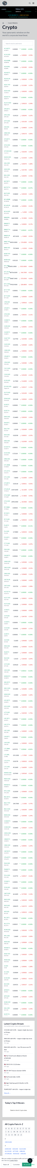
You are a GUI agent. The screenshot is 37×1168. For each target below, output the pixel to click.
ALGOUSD (22, 1149)
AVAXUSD (16, 1153)
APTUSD (15, 1151)
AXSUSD (23, 1153)
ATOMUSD (8, 1153)
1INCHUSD (8, 1142)
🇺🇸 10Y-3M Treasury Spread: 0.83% (15, 1070)
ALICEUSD (8, 1151)
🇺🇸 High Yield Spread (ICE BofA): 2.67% (16, 1083)
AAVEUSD (8, 1149)
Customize (16, 1164)
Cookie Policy (13, 1160)
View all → (7, 1093)
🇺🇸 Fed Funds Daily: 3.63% (12, 1077)
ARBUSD (22, 1151)
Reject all (6, 1164)
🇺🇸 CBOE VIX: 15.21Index (12, 1064)
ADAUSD (15, 1149)
